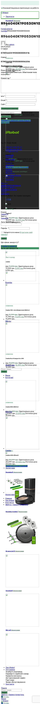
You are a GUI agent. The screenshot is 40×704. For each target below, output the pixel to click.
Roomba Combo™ (16, 511)
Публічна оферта (8, 187)
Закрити (4, 214)
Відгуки (4, 183)
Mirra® (13, 630)
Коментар (6, 78)
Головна (4, 29)
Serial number (6, 30)
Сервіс (4, 192)
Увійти (4, 238)
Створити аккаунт (9, 246)
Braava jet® (15, 551)
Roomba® (13, 21)
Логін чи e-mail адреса (11, 222)
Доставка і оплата (9, 189)
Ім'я (3, 96)
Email (4, 100)
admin (11, 45)
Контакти (5, 194)
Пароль (5, 228)
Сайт (3, 104)
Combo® (16, 171)
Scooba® (14, 591)
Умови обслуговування (11, 185)
